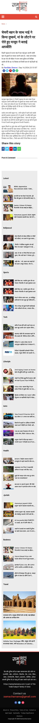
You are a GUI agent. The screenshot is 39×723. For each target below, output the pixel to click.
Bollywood (7, 228)
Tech (5, 317)
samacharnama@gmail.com (19, 695)
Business (7, 540)
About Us (6, 710)
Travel (5, 584)
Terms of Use (24, 710)
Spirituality (16, 713)
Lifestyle (6, 361)
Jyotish (6, 495)
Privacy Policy (14, 710)
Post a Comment (8, 158)
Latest (6, 178)
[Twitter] (19, 702)
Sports (6, 272)
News (3, 24)
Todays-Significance (27, 713)
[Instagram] (23, 702)
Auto (5, 406)
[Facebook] (15, 702)
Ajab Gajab (8, 713)
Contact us (32, 710)
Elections (19, 716)
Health (6, 450)
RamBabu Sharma (10, 68)
